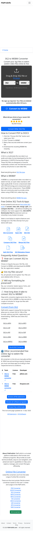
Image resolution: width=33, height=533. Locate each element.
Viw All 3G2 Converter (16, 347)
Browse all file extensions (16, 397)
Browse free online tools (16, 407)
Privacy (20, 523)
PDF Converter (16, 488)
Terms (14, 523)
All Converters (15, 512)
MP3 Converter (16, 497)
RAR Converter (16, 507)
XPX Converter (15, 505)
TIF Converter (15, 499)
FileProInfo (6, 3)
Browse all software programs (16, 402)
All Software (22, 414)
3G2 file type (21, 172)
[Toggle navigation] (29, 3)
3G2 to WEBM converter (7, 376)
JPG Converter (15, 492)
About (3, 523)
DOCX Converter (15, 490)
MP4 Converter (16, 494)
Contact (9, 523)
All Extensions (12, 414)
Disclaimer (27, 523)
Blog (16, 525)
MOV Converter (15, 501)
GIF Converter (15, 503)
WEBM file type (21, 198)
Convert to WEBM (18, 108)
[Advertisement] (16, 30)
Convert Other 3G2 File (16, 129)
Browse (16, 78)
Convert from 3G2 (9, 307)
